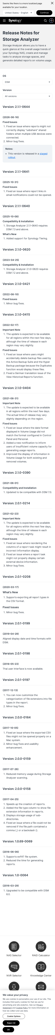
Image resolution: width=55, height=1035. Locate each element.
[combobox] (18, 12)
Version (7, 90)
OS (4, 76)
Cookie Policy (22, 1008)
